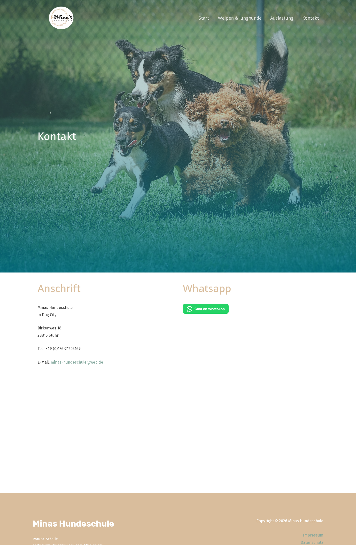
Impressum (313, 535)
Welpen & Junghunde (240, 18)
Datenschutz (312, 542)
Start (204, 18)
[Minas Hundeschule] (62, 17)
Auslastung (282, 18)
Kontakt (310, 18)
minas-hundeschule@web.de (77, 362)
